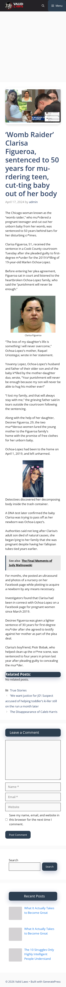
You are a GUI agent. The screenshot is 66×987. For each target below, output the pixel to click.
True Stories (18, 690)
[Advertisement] (33, 48)
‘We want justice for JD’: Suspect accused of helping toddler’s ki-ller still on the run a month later (31, 701)
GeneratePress (52, 981)
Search (13, 860)
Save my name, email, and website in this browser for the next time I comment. (34, 819)
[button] (43, 5)
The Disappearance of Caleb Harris (33, 712)
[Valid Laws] (14, 5)
